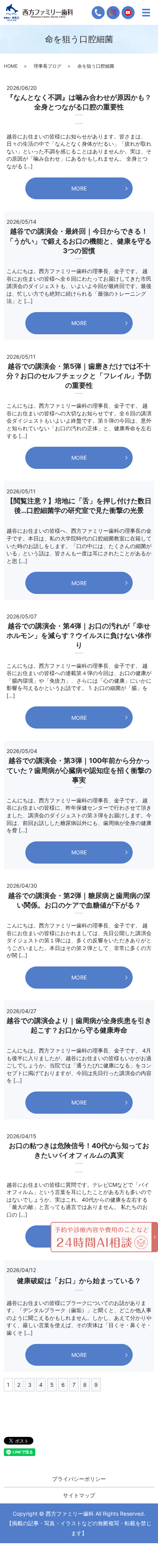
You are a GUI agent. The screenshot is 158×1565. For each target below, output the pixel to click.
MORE (79, 188)
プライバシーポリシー (79, 1479)
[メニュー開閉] (146, 12)
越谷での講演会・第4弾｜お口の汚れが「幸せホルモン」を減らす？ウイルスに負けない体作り (79, 635)
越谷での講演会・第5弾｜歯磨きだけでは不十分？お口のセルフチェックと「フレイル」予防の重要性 (79, 375)
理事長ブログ (47, 66)
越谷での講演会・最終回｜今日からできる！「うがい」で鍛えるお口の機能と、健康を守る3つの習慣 (79, 240)
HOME (11, 66)
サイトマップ (79, 1495)
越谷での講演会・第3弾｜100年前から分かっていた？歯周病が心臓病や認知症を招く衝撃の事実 (79, 770)
